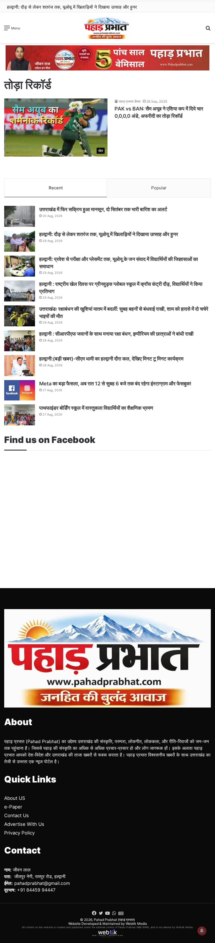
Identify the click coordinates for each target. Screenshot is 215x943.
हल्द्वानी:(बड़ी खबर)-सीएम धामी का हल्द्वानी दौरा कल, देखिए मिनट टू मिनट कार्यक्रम (111, 359)
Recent (56, 187)
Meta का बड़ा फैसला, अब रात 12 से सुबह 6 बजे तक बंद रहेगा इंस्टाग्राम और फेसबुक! (115, 383)
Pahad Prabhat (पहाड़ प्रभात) (114, 920)
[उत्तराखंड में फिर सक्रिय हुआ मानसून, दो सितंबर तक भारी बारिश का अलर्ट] (19, 216)
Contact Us (16, 815)
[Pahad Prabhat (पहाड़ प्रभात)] (107, 27)
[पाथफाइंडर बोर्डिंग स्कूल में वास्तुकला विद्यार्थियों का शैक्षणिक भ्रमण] (19, 414)
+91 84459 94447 (36, 890)
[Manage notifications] (201, 930)
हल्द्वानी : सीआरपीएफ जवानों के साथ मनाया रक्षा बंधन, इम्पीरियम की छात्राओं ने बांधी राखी (116, 334)
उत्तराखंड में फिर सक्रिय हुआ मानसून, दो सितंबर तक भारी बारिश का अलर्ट (103, 209)
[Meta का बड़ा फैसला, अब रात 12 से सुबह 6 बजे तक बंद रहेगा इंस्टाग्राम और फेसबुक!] (19, 390)
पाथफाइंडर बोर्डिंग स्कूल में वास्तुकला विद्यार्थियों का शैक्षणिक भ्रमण (96, 408)
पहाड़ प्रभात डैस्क (130, 101)
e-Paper (13, 807)
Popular (159, 187)
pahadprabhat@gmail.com (42, 883)
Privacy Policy (19, 833)
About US (14, 798)
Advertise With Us (24, 824)
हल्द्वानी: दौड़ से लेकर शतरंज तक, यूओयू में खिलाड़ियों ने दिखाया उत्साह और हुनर (72, 7)
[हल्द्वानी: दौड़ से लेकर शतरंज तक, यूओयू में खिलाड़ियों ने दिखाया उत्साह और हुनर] (19, 241)
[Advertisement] (107, 509)
